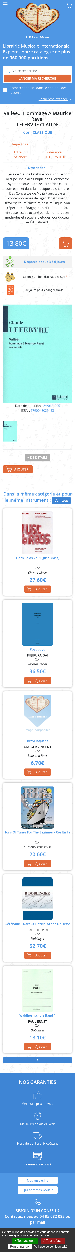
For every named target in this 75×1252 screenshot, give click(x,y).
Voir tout (61, 500)
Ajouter (65, 243)
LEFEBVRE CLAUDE (38, 125)
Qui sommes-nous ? (38, 1190)
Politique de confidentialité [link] (50, 1246)
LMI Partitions (37, 37)
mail (41, 1222)
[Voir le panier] (69, 5)
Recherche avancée (53, 99)
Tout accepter (26, 1240)
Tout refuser (54, 1240)
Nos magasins (37, 1180)
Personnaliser (20, 1246)
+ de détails (37, 457)
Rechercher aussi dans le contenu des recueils (38, 90)
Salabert (20, 157)
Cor (27, 132)
